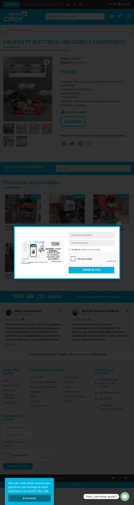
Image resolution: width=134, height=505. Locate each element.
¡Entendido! (29, 498)
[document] (67, 252)
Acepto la (86, 249)
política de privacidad (90, 249)
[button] (118, 223)
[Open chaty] (124, 496)
